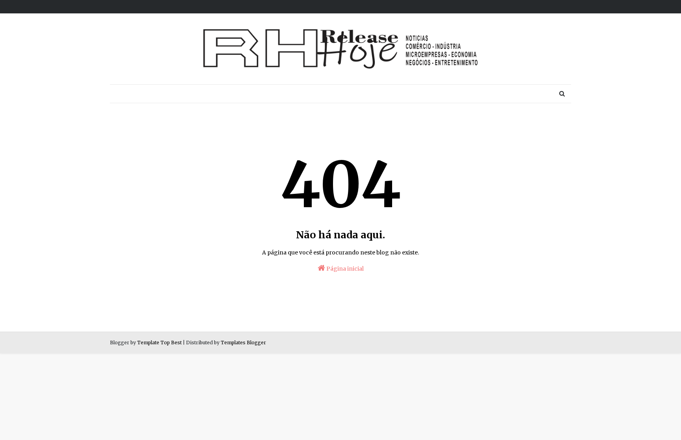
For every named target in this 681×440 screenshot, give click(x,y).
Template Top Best (159, 342)
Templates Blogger (243, 342)
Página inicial (344, 268)
